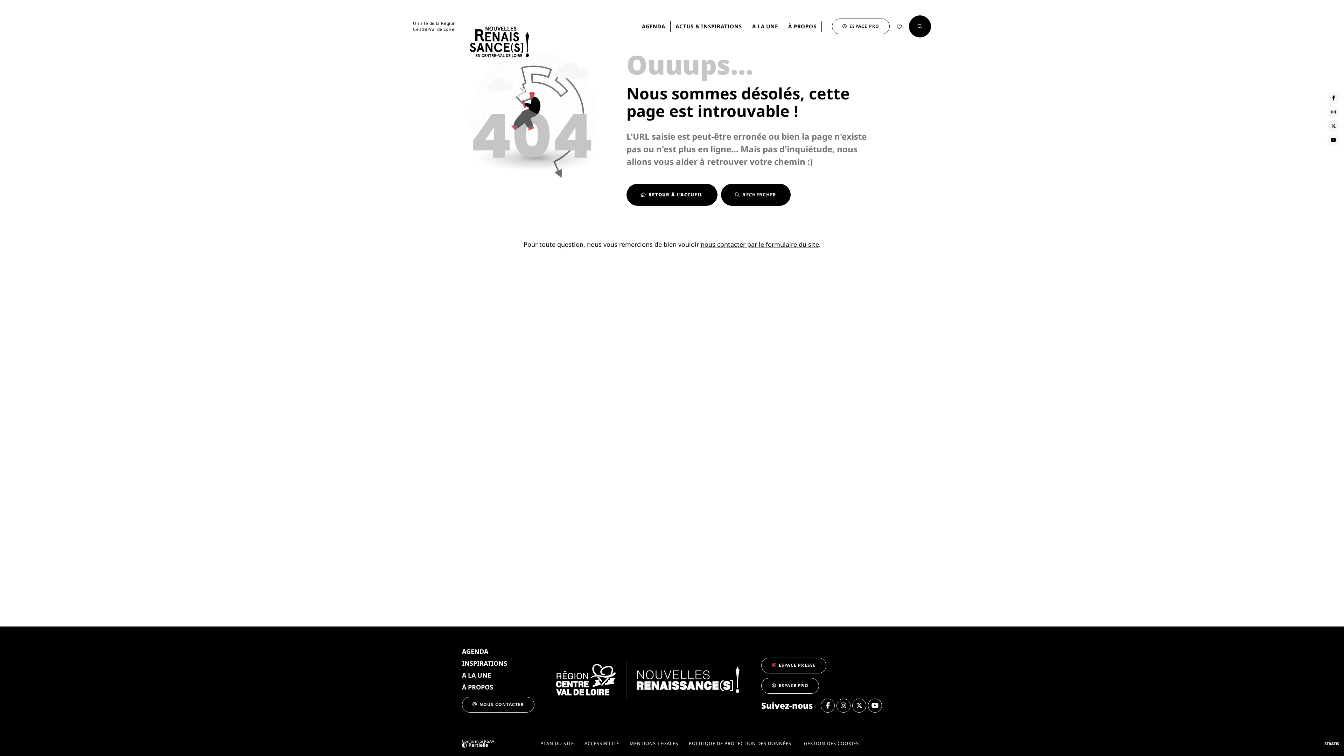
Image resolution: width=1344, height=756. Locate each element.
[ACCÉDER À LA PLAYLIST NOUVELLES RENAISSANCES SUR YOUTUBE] (1333, 140)
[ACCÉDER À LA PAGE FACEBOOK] (1333, 98)
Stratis (1331, 743)
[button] (920, 26)
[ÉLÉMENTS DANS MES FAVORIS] (899, 26)
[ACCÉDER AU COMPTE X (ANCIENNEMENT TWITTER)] (1333, 126)
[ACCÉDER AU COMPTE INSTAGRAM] (1333, 112)
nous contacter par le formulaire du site (760, 244)
